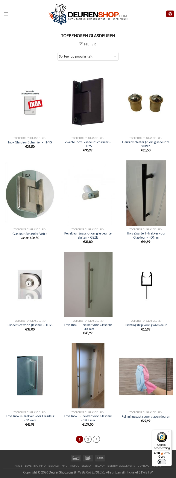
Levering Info (35, 465)
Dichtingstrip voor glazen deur (146, 325)
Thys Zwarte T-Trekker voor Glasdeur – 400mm (146, 235)
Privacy (99, 465)
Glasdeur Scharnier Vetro (29, 234)
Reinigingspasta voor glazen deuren (145, 416)
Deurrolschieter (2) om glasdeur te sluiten (146, 144)
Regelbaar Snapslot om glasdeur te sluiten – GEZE (88, 235)
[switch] (162, 461)
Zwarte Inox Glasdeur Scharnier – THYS (88, 144)
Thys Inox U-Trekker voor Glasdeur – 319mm (30, 418)
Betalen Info (58, 465)
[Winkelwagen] (170, 14)
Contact (144, 465)
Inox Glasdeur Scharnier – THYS (30, 142)
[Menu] (5, 14)
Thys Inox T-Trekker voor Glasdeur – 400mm (88, 327)
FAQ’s (18, 465)
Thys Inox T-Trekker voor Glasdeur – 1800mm (88, 418)
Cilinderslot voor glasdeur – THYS (30, 325)
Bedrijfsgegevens (121, 465)
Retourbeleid (80, 465)
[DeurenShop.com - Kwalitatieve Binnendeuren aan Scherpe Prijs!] (88, 14)
